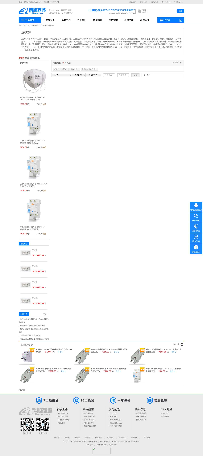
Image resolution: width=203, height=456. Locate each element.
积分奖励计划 (63, 413)
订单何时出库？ (116, 420)
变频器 (34, 250)
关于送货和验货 (116, 426)
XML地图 (143, 2)
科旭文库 (129, 20)
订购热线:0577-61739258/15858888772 (108, 10)
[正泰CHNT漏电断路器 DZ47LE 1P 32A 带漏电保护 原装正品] (137, 375)
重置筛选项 (178, 62)
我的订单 (154, 2)
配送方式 (113, 417)
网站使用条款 (141, 420)
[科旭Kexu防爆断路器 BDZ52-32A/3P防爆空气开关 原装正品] (82, 356)
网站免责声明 (89, 423)
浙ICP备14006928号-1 (132, 442)
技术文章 (113, 20)
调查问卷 (196, 241)
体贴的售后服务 (90, 420)
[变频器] (25, 252)
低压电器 (98, 438)
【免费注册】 (55, 2)
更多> (45, 314)
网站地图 (132, 2)
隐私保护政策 (141, 417)
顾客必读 (61, 423)
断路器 (56, 438)
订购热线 (196, 231)
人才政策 (165, 413)
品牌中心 (66, 20)
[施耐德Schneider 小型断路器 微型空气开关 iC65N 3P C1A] (27, 356)
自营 (148, 75)
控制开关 (122, 438)
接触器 (66, 438)
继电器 (77, 438)
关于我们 (81, 20)
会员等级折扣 (89, 413)
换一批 (177, 344)
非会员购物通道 (90, 417)
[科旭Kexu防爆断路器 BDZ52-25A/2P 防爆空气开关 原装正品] (137, 356)
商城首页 (50, 20)
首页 (29, 25)
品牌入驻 (144, 20)
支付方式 (113, 413)
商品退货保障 (63, 417)
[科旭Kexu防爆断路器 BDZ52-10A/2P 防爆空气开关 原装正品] (82, 375)
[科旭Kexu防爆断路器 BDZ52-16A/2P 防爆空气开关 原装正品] (27, 375)
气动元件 (110, 438)
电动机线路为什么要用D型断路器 (32, 326)
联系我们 (97, 20)
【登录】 (46, 2)
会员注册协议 (141, 413)
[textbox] (162, 11)
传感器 (87, 438)
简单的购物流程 (90, 426)
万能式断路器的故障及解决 (30, 336)
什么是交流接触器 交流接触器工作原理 (34, 339)
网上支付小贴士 (116, 423)
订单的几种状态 (64, 420)
